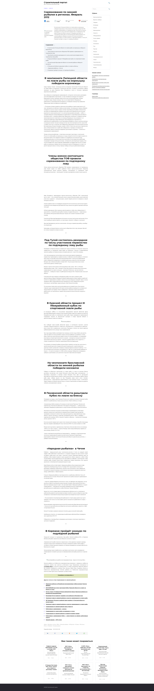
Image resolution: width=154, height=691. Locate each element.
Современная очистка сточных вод (101, 89)
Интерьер (95, 25)
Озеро (77, 624)
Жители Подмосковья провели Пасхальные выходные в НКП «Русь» (103, 668)
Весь (58, 624)
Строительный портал (55, 2)
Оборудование (97, 35)
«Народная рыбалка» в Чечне (55, 68)
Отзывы (95, 41)
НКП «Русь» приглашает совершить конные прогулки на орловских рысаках (68, 667)
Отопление (96, 43)
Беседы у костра (52, 624)
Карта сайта (95, 96)
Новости (95, 33)
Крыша (95, 27)
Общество (72, 624)
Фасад (94, 67)
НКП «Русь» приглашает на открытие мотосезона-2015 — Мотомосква (85, 667)
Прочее (95, 48)
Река (46, 625)
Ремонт (95, 51)
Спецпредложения (98, 57)
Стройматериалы (97, 64)
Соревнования (57, 625)
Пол (94, 46)
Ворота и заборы (97, 19)
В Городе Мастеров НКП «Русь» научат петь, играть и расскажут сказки (51, 667)
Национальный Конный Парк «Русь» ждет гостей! (103, 648)
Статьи (94, 59)
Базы (46, 624)
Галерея (95, 22)
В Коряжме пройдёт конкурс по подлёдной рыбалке (61, 70)
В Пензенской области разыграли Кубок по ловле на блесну (63, 66)
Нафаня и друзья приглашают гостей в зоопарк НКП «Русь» (51, 648)
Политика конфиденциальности (100, 97)
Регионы (82, 624)
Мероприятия (96, 30)
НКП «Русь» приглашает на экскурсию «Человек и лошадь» (68, 648)
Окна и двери (96, 38)
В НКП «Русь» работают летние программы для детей (85, 648)
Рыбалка (50, 625)
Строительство (97, 62)
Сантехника (96, 54)
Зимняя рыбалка (64, 624)
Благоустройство (97, 17)
